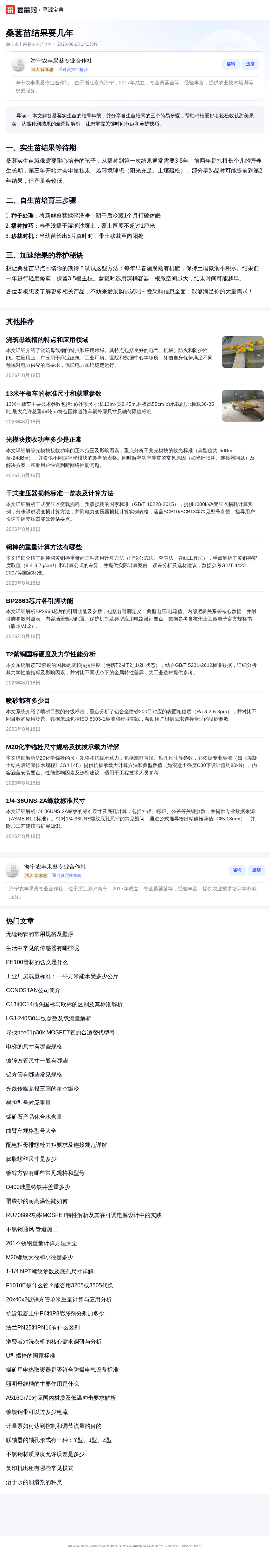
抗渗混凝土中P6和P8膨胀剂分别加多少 (55, 1314)
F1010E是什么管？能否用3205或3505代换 (59, 1285)
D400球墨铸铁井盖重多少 (38, 1187)
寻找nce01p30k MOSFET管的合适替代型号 (60, 1032)
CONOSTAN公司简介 (33, 990)
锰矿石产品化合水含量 (34, 1117)
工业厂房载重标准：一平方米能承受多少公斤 (62, 976)
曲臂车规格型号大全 (31, 1131)
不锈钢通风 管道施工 (32, 1229)
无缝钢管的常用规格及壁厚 (39, 934)
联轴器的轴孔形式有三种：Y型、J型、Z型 (59, 1440)
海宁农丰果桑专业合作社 (61, 61)
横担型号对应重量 (28, 1103)
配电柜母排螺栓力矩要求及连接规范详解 (56, 1145)
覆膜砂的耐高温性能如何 (37, 1201)
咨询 (231, 63)
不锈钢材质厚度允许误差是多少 (45, 1454)
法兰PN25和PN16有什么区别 (43, 1328)
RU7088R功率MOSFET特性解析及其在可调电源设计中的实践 (84, 1215)
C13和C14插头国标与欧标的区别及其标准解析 (64, 1004)
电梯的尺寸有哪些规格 (34, 1046)
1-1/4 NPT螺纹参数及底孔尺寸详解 (50, 1271)
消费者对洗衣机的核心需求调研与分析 (54, 1342)
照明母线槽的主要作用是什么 (42, 1384)
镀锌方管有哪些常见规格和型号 (45, 1173)
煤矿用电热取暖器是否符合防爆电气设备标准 (62, 1370)
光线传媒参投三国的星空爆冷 (42, 1089)
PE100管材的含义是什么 (37, 962)
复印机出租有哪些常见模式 (39, 1468)
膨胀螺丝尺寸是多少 (31, 1159)
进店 (250, 63)
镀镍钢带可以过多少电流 (37, 1412)
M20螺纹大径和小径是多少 (39, 1257)
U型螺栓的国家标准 (30, 1356)
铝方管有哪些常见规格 (34, 1075)
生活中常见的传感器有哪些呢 (42, 948)
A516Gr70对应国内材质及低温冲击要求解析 (61, 1398)
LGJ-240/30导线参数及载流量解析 (48, 1018)
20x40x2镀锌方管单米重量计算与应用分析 (59, 1299)
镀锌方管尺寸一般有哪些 (37, 1061)
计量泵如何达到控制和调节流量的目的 (54, 1426)
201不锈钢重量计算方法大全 (41, 1243)
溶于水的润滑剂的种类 (34, 1482)
